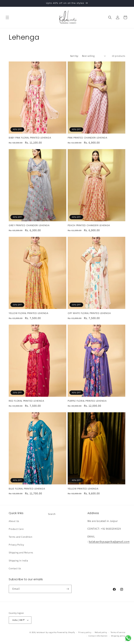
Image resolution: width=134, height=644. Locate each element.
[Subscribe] (67, 589)
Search (52, 513)
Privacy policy (84, 632)
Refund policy (101, 632)
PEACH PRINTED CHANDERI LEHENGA (89, 225)
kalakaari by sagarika (47, 632)
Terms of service (118, 632)
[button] (7, 17)
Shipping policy (118, 636)
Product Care (16, 528)
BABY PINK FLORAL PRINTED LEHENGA (30, 137)
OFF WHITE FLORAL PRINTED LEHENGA (89, 313)
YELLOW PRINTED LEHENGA (83, 488)
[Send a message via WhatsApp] (128, 638)
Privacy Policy (16, 544)
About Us (14, 521)
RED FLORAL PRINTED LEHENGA (26, 401)
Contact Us (15, 568)
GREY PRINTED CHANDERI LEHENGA (29, 225)
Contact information (97, 636)
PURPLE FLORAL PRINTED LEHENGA (87, 401)
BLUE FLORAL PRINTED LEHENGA (27, 488)
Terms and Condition (20, 536)
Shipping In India (18, 560)
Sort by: (74, 55)
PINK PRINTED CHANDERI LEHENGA (87, 137)
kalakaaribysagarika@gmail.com (109, 541)
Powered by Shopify (66, 632)
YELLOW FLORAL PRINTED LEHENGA (28, 313)
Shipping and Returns (21, 552)
